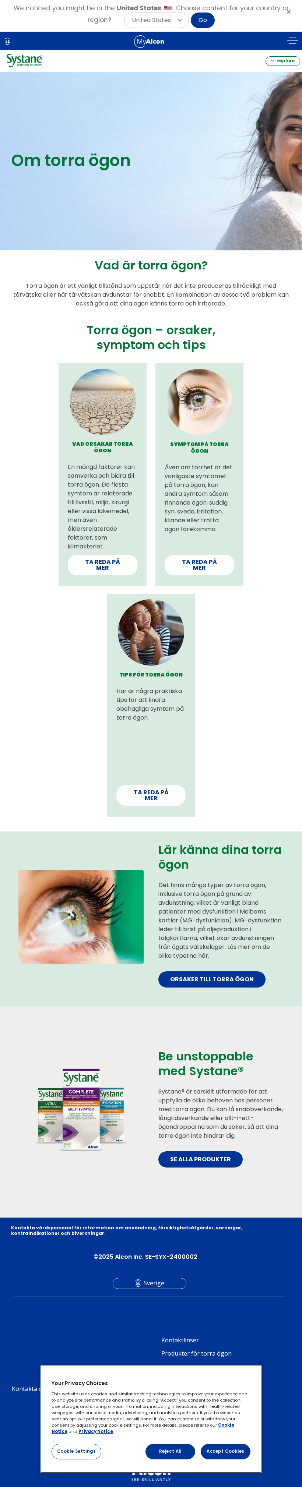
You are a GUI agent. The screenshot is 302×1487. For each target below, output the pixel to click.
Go (203, 20)
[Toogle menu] (293, 42)
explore (285, 60)
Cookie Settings (76, 1451)
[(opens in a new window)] (149, 41)
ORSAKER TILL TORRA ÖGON (212, 979)
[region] (151, 1419)
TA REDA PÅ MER (102, 565)
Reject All (170, 1451)
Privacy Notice (95, 1431)
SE (7, 41)
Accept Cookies (226, 1451)
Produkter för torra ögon (196, 1353)
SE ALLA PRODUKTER (200, 1159)
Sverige (154, 1283)
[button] (156, 20)
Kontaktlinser (180, 1340)
